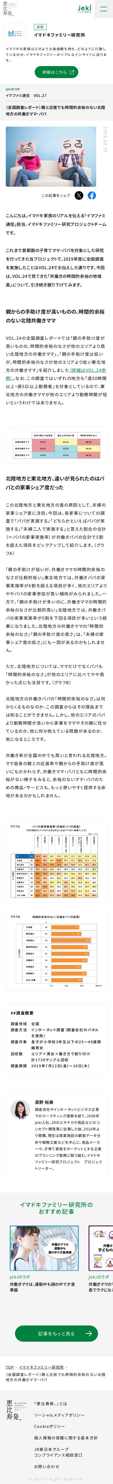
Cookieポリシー (49, 1426)
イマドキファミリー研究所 (41, 1367)
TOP (10, 1367)
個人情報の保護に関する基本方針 (66, 1437)
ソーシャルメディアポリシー (59, 1415)
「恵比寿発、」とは (50, 1403)
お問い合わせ (47, 1466)
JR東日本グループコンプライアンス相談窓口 (58, 1452)
